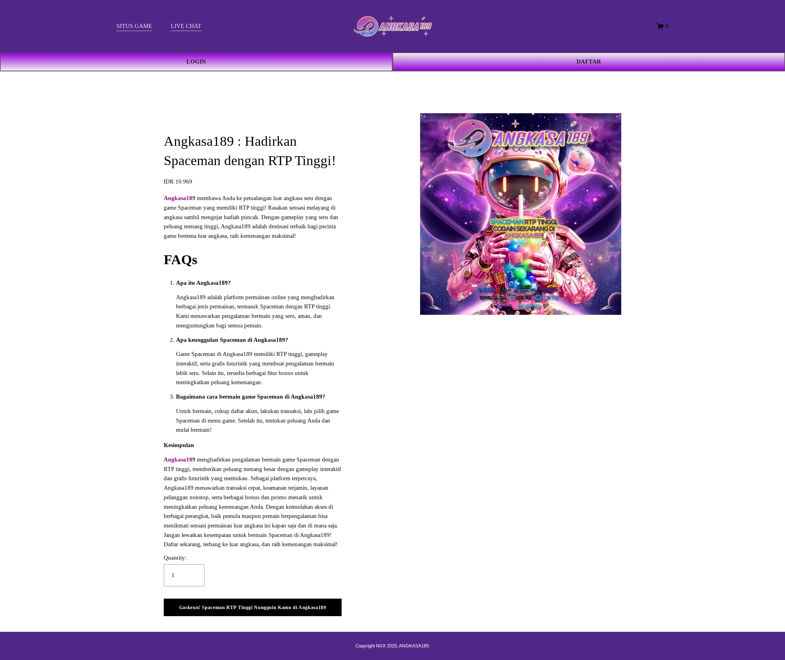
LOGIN (196, 61)
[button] (253, 607)
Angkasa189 (179, 198)
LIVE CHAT (186, 26)
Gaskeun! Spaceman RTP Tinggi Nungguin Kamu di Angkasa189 (252, 607)
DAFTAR (588, 61)
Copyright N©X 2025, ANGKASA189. (392, 645)
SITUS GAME (134, 26)
